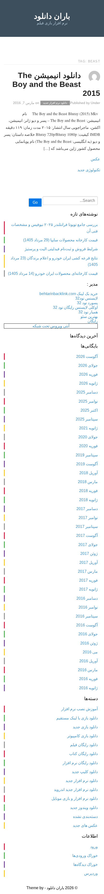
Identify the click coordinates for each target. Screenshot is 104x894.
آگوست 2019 (87, 464)
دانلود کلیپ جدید (85, 772)
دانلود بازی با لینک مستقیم (77, 718)
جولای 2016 (88, 634)
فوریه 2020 (88, 446)
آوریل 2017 (88, 562)
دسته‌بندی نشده (85, 817)
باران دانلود (52, 16)
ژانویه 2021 (88, 428)
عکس (95, 158)
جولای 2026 (88, 365)
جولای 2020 (88, 437)
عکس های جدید (85, 825)
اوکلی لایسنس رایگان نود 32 (75, 307)
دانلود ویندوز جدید (84, 808)
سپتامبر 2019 (87, 455)
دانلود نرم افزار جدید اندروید (76, 790)
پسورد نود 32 (87, 303)
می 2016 (90, 652)
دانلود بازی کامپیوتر (82, 736)
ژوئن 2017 (89, 554)
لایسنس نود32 (86, 298)
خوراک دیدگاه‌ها (85, 864)
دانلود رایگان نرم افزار (80, 763)
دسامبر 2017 (87, 509)
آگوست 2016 (87, 625)
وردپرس (91, 873)
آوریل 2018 (88, 473)
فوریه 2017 (88, 580)
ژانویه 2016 (88, 688)
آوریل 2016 (88, 661)
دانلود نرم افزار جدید (55, 103)
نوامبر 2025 (88, 401)
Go (35, 202)
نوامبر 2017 (88, 518)
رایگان (93, 321)
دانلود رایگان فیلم (84, 745)
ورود (94, 847)
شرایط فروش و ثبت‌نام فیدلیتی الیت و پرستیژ (61, 249)
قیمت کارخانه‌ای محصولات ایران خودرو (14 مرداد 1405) (53, 273)
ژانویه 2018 (88, 500)
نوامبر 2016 (88, 607)
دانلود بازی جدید (85, 727)
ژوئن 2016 (89, 643)
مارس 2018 (88, 482)
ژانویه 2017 (88, 589)
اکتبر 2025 (89, 410)
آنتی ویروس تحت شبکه (50, 326)
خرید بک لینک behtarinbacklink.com (68, 294)
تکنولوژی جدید (88, 169)
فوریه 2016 (88, 679)
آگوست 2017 (87, 535)
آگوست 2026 (87, 357)
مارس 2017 (88, 571)
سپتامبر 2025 (87, 419)
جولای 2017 (88, 545)
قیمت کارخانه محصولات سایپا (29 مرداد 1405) (60, 240)
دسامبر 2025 (87, 392)
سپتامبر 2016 (87, 616)
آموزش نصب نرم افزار (79, 709)
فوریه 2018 (88, 491)
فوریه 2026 (88, 374)
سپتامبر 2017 (87, 527)
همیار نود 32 (88, 312)
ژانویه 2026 (88, 383)
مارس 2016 (88, 670)
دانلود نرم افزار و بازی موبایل (75, 798)
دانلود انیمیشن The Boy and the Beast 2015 (56, 84)
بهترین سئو (89, 317)
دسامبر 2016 (87, 598)
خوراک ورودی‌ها (85, 856)
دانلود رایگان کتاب (83, 754)
